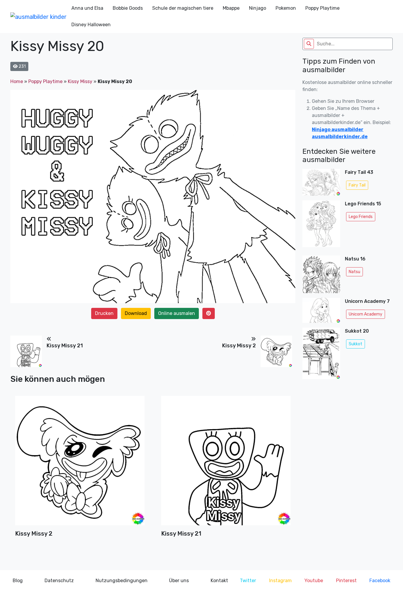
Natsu (354, 271)
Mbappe (231, 8)
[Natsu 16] (321, 274)
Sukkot (355, 343)
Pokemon (286, 8)
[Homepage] (38, 16)
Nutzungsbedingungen (122, 580)
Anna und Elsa (87, 8)
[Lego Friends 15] (321, 225)
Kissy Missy (80, 81)
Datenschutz (59, 580)
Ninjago (257, 8)
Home (16, 81)
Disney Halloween (91, 24)
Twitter (248, 580)
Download (136, 313)
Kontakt (219, 580)
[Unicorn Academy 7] (321, 310)
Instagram (280, 580)
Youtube (313, 580)
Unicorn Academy (365, 314)
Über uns (179, 580)
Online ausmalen (176, 313)
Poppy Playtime (322, 8)
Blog (18, 580)
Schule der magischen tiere (182, 8)
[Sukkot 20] (321, 355)
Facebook (379, 580)
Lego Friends (361, 216)
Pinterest (346, 580)
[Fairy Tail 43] (321, 182)
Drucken (104, 313)
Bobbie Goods (128, 8)
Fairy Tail (357, 185)
